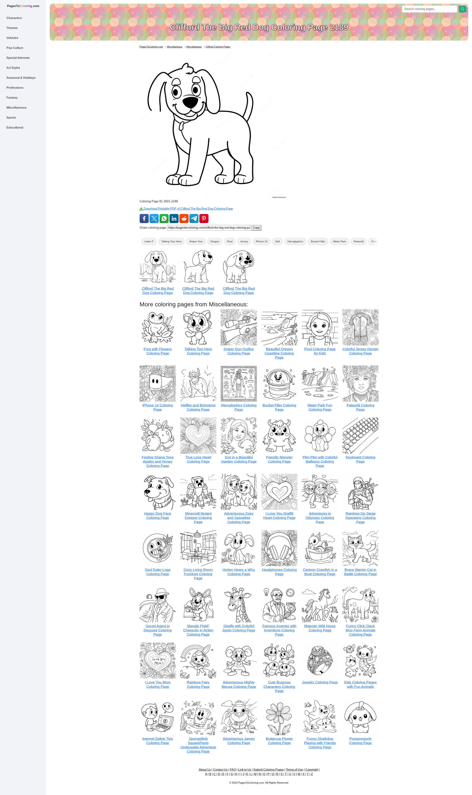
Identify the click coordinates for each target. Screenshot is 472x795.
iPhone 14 (262, 241)
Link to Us (244, 769)
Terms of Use (294, 769)
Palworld (359, 241)
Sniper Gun (196, 241)
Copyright (311, 769)
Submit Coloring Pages (268, 769)
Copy (256, 227)
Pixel (229, 241)
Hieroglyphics (295, 241)
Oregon (214, 241)
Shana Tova (378, 241)
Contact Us (220, 769)
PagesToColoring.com (151, 46)
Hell (277, 241)
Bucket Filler (318, 241)
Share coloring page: (153, 227)
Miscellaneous (174, 46)
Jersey (244, 241)
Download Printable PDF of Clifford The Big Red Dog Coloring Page (188, 208)
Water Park (339, 241)
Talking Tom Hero (171, 241)
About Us (205, 769)
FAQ (233, 769)
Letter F (149, 241)
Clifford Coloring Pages (218, 46)
